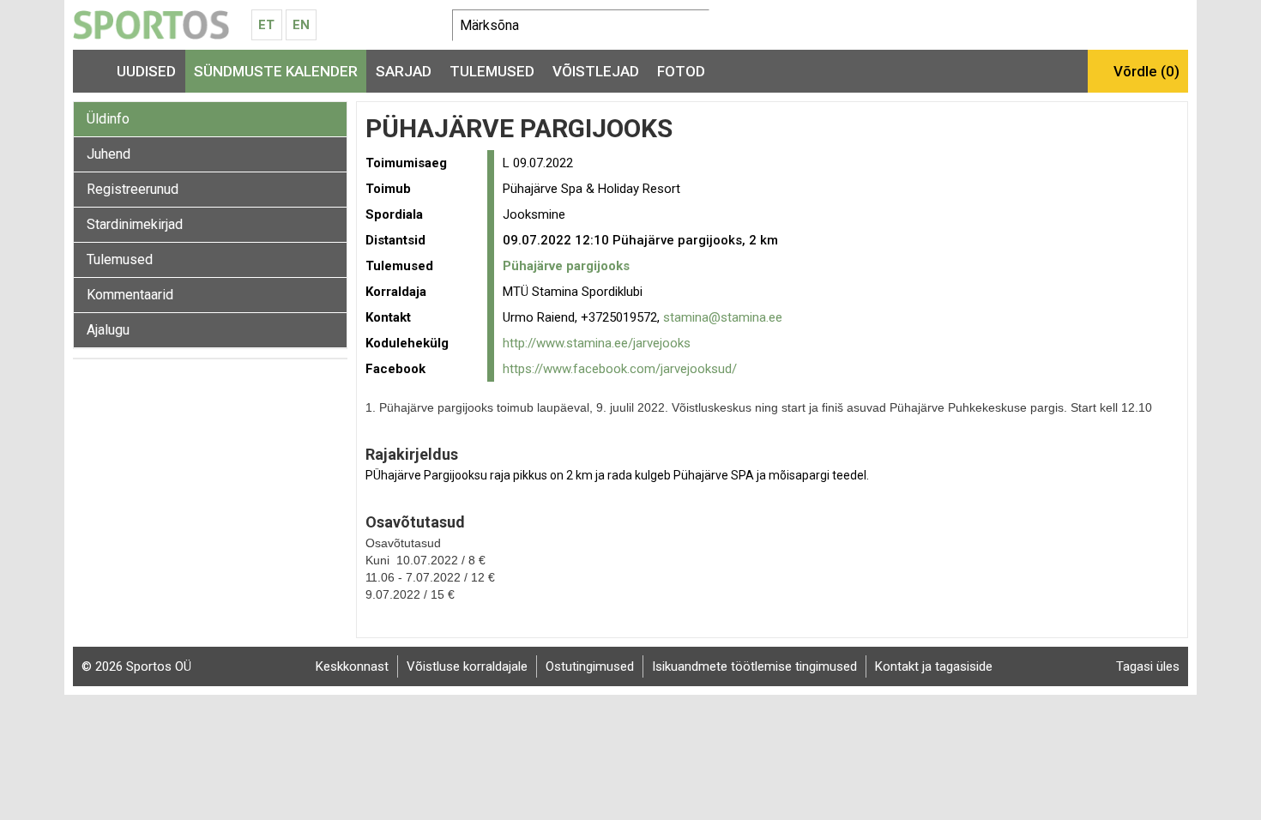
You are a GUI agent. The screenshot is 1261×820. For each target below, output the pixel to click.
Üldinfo (108, 119)
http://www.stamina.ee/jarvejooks (597, 343)
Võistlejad (595, 71)
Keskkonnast (352, 666)
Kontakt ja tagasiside (934, 666)
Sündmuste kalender (276, 71)
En (301, 25)
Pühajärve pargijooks (566, 266)
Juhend (108, 154)
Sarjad (403, 71)
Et (266, 25)
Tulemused (491, 71)
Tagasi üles (1148, 666)
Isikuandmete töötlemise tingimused (754, 666)
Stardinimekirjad (135, 224)
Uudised (146, 71)
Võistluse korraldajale (467, 666)
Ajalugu (108, 330)
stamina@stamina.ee (722, 317)
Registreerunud (132, 189)
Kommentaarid (130, 294)
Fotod (681, 71)
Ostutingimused (590, 666)
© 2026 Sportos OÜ (136, 666)
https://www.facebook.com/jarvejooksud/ (620, 369)
